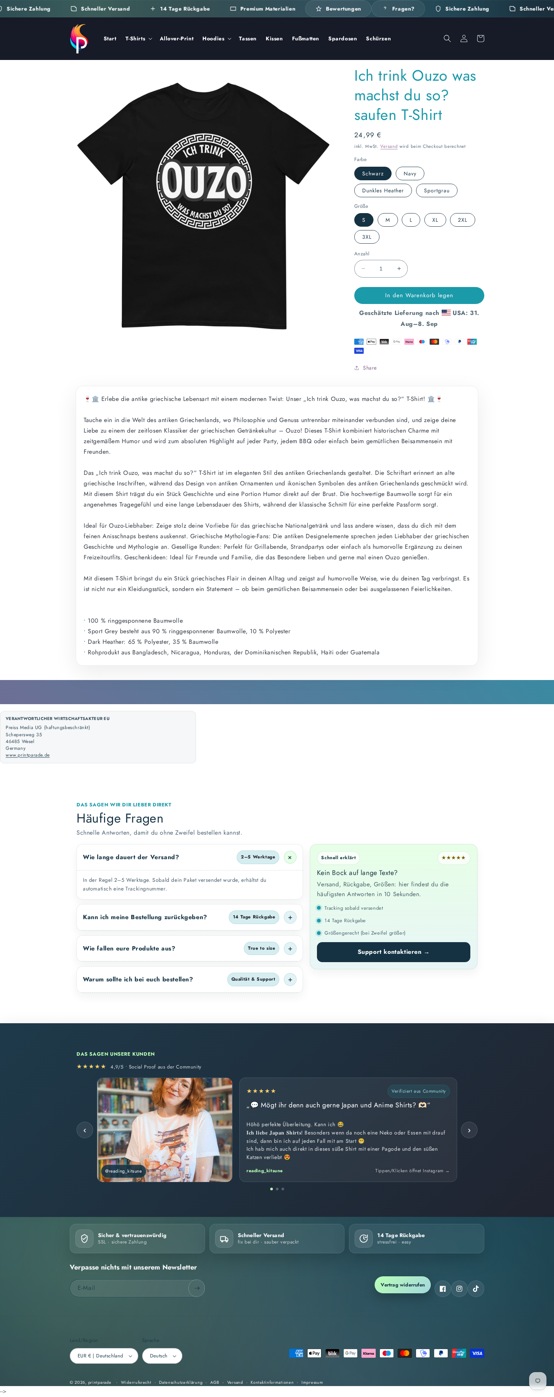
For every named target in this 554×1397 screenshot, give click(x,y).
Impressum (312, 1382)
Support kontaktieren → (394, 951)
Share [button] (370, 368)
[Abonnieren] (196, 1288)
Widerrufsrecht (136, 1382)
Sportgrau (437, 190)
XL (435, 220)
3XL (367, 237)
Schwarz (373, 173)
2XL (462, 220)
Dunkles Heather (383, 190)
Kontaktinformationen (272, 1382)
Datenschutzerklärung (180, 1382)
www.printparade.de (28, 755)
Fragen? (403, 8)
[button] (138, 38)
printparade (100, 1382)
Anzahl (361, 253)
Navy (410, 173)
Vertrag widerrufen (403, 1284)
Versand (389, 146)
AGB (214, 1382)
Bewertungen (343, 8)
